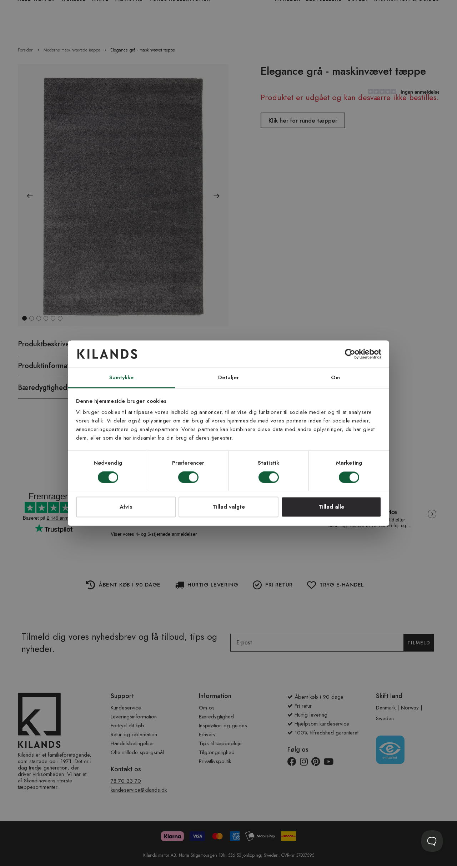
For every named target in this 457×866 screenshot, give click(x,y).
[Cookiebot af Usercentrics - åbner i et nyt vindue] (350, 353)
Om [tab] (335, 378)
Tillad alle (331, 507)
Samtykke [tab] (121, 378)
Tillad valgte (228, 507)
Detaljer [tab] (228, 378)
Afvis (126, 507)
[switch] (188, 478)
